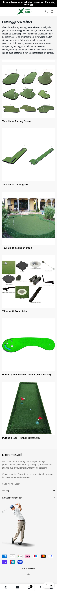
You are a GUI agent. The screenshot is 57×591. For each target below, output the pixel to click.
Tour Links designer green (17, 248)
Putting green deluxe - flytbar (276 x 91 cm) (26, 374)
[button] (52, 11)
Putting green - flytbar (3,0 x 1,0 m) (21, 438)
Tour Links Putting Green (16, 121)
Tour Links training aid (15, 184)
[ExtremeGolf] (28, 11)
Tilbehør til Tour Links (14, 311)
